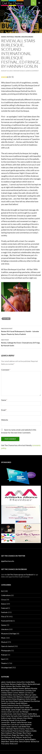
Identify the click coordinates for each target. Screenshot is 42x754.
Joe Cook (15, 712)
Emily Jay (4, 701)
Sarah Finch (27, 737)
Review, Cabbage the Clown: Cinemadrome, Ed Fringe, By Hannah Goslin (20, 343)
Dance (3, 37)
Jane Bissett (25, 710)
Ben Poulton (16, 686)
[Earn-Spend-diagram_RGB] (21, 476)
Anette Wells (30, 682)
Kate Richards (35, 716)
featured (6, 318)
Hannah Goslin (19, 71)
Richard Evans (6, 735)
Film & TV (4, 617)
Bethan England (6, 688)
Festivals (10, 37)
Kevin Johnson (17, 718)
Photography (6, 651)
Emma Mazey (13, 701)
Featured (4, 608)
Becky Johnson (6, 686)
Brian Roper (5, 690)
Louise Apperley (26, 724)
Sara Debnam (6, 737)
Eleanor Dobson (7, 697)
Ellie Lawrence (6, 699)
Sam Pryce (29, 735)
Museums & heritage (8, 634)
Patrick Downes (19, 731)
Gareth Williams (21, 703)
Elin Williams (18, 697)
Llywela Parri (6, 724)
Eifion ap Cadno (30, 695)
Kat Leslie (14, 716)
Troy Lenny (5, 744)
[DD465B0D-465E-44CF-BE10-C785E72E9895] (21, 533)
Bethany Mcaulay (31, 688)
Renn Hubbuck (6, 733)
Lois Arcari (15, 724)
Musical (4, 642)
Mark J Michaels (7, 729)
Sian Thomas (19, 739)
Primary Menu (39, 3)
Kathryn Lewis (6, 718)
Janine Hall (34, 710)
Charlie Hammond (17, 690)
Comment (5, 370)
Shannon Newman (7, 739)
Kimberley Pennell (8, 720)
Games (3, 625)
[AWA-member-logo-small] (21, 495)
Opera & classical (7, 646)
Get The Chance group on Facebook (20, 575)
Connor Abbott (18, 693)
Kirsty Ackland (20, 720)
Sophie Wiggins (30, 739)
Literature (4, 629)
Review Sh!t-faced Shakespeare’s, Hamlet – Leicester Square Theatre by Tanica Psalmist (20, 331)
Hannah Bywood (7, 707)
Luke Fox (14, 727)
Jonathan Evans (6, 714)
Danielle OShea (6, 695)
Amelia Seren (11, 682)
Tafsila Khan (14, 741)
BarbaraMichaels (34, 684)
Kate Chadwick (23, 716)
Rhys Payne (27, 733)
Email (4, 410)
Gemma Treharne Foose (9, 705)
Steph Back (5, 741)
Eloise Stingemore (18, 699)
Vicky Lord (14, 744)
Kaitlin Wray (32, 714)
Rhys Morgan (17, 733)
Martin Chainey (19, 729)
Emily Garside (31, 699)
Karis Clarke (5, 716)
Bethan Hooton (18, 688)
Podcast (4, 655)
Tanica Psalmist (24, 741)
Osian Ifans (29, 729)
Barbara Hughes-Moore (18, 684)
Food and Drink (6, 621)
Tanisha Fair (35, 741)
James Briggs (5, 710)
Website (4, 420)
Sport (3, 659)
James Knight (16, 710)
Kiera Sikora (27, 718)
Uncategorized (27, 37)
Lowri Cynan (5, 727)
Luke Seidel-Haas (24, 727)
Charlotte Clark (30, 690)
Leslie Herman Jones (24, 722)
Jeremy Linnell (6, 712)
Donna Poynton (18, 695)
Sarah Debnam (16, 737)
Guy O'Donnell (24, 705)
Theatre (17, 37)
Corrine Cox (28, 693)
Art (2, 591)
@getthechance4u (7, 561)
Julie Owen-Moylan (20, 714)
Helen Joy (28, 707)
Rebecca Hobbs (31, 731)
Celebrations (5, 595)
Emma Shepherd (24, 701)
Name (4, 400)
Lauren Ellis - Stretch (8, 722)
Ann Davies (5, 684)
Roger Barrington (18, 735)
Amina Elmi (20, 682)
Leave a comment (32, 71)
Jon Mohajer (24, 712)
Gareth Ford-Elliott (8, 703)
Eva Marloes (35, 701)
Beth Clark (26, 686)
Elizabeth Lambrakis (31, 697)
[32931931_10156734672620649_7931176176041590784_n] (21, 514)
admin (3, 682)
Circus (3, 600)
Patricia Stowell (7, 731)
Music (3, 638)
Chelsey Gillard (6, 693)
